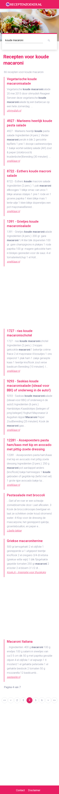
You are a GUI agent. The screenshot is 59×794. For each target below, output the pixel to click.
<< (4, 700)
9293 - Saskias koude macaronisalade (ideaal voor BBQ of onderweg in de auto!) (29, 385)
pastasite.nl (13, 677)
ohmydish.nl (14, 110)
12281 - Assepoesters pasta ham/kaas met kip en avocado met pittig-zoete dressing (29, 444)
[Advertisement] (29, 299)
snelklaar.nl (13, 160)
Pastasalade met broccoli (26, 495)
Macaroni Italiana (20, 641)
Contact (20, 790)
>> (54, 700)
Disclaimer (34, 790)
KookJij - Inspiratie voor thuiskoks (26, 572)
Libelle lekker (14, 530)
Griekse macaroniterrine (25, 541)
